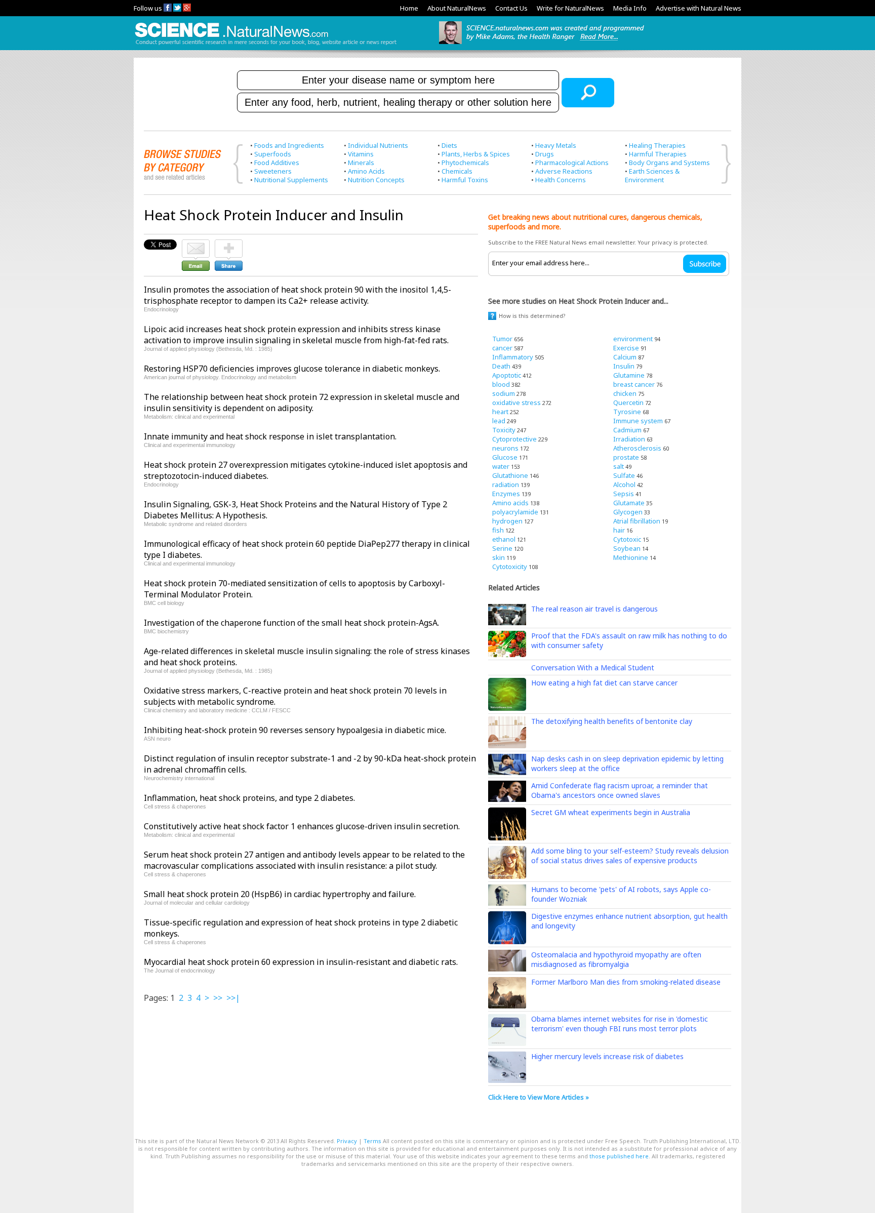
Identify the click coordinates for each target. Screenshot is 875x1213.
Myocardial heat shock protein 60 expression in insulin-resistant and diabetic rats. (301, 961)
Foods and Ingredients (289, 145)
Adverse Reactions (563, 171)
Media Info (630, 8)
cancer (502, 347)
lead (498, 420)
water (500, 466)
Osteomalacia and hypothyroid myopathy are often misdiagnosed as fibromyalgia (616, 959)
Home (409, 8)
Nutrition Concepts (376, 179)
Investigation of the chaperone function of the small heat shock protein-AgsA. (291, 622)
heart (500, 411)
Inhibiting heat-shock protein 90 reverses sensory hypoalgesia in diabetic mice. (295, 730)
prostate (626, 457)
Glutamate (629, 502)
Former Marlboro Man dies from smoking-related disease (626, 982)
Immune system (638, 420)
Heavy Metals (555, 145)
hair (619, 530)
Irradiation (629, 438)
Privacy (347, 1141)
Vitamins (361, 153)
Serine (502, 548)
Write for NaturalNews (570, 8)
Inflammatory (512, 356)
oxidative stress (516, 402)
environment (633, 338)
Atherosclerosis (637, 448)
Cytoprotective (514, 438)
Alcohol (624, 484)
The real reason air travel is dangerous (594, 609)
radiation (505, 484)
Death (501, 366)
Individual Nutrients (378, 145)
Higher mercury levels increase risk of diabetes (607, 1056)
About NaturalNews (456, 8)
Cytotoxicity (509, 566)
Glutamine (629, 375)
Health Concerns (560, 179)
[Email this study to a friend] (196, 244)
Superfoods (272, 153)
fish (498, 530)
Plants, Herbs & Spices (476, 153)
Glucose (505, 457)
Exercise (626, 347)
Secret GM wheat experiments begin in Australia (610, 812)
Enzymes (506, 493)
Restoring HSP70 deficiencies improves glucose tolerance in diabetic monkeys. (292, 368)
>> (217, 997)
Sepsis (623, 493)
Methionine (630, 557)
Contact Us (511, 8)
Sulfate (624, 475)
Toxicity (503, 429)
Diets (449, 145)
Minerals (361, 162)
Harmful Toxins (465, 179)
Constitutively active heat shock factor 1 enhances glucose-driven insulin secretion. (302, 826)
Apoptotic (506, 375)
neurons (505, 448)
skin (498, 557)
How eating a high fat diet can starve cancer (604, 683)
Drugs (544, 153)
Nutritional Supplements (291, 179)
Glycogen (628, 511)
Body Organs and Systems (669, 162)
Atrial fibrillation (636, 520)
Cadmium (627, 429)
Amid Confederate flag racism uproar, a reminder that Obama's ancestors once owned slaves (619, 790)
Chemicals (457, 171)
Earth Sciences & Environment (652, 175)
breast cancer (634, 384)
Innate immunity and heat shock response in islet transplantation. (270, 436)
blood (501, 384)
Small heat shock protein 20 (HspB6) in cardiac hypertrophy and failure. (280, 894)
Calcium (625, 356)
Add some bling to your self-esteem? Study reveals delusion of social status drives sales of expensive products (630, 855)
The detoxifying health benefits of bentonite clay (611, 721)
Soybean (627, 548)
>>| (233, 997)
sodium (503, 393)
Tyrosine (627, 411)
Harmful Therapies (658, 153)
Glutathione (510, 475)
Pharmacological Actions (572, 162)
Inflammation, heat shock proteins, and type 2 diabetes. (249, 797)
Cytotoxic (627, 539)
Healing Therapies (657, 145)
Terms (372, 1141)
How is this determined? (532, 315)
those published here (619, 1156)
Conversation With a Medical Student (592, 667)
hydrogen (507, 520)
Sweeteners (273, 171)
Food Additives (276, 162)
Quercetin (628, 402)
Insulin (623, 366)
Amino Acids (366, 171)
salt (618, 466)
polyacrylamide (515, 511)
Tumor (502, 338)
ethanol (503, 539)
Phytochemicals (465, 162)
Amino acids (510, 502)
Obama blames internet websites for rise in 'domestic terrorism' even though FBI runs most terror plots (619, 1023)
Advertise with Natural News (698, 8)
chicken (625, 393)
